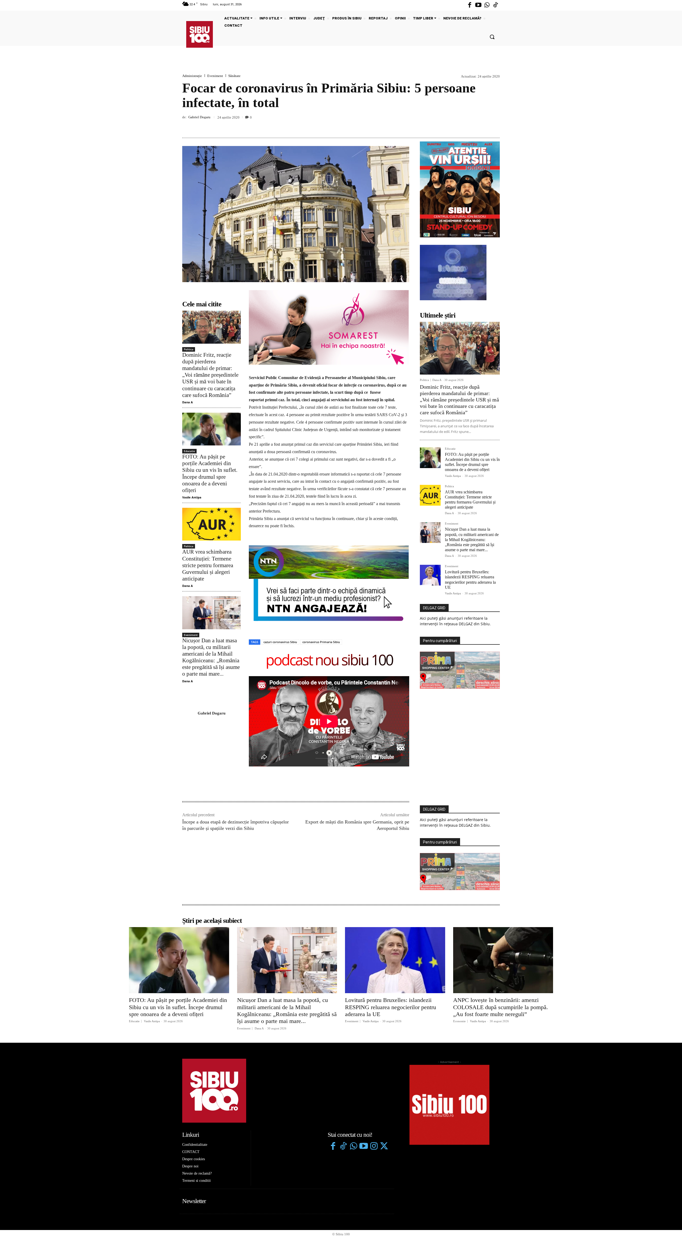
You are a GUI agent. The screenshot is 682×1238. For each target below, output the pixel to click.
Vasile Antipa (191, 497)
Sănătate (234, 76)
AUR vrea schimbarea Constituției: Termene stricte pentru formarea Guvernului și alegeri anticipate (207, 565)
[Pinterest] (482, 125)
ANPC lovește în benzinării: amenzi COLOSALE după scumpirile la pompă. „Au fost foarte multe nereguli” (500, 1007)
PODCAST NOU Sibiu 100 (329, 660)
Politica (188, 349)
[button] (492, 36)
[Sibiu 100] (199, 34)
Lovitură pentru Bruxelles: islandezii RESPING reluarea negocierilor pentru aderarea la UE (390, 1007)
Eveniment (215, 76)
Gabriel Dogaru (199, 117)
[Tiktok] (495, 5)
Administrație (192, 76)
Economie (459, 1021)
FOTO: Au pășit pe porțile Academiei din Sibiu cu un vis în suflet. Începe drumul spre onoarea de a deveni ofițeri (209, 473)
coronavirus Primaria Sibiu (321, 642)
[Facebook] (469, 5)
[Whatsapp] (487, 5)
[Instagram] (374, 1147)
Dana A (187, 402)
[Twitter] (384, 1147)
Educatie (189, 451)
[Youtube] (478, 5)
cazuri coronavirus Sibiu (280, 642)
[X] (470, 125)
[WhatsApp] (494, 125)
